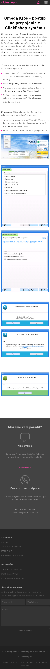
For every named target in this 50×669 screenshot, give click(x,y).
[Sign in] (39, 3)
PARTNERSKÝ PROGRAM (12, 555)
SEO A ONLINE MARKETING (13, 578)
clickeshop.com (9, 652)
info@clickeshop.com (29, 513)
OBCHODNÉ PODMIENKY (12, 547)
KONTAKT (5, 542)
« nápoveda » (25, 467)
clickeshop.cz (41, 652)
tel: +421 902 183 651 (25, 510)
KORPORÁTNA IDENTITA (11, 569)
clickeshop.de (25, 652)
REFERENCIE (6, 551)
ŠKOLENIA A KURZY (9, 574)
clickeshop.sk (25, 657)
